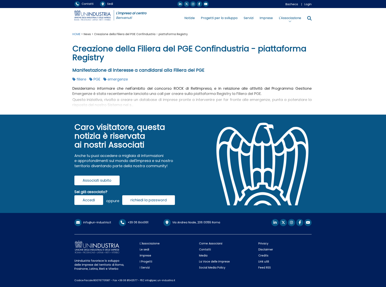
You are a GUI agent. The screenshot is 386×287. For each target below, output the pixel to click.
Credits (263, 255)
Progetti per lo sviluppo (219, 18)
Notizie (189, 18)
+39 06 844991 (137, 222)
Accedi (89, 200)
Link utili (263, 262)
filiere (81, 79)
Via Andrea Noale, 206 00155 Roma (195, 222)
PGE (96, 79)
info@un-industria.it (96, 222)
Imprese (266, 18)
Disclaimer (265, 249)
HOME (76, 34)
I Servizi (145, 268)
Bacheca (291, 4)
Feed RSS (264, 268)
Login (308, 4)
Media (203, 255)
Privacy (263, 243)
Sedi (109, 4)
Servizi (249, 18)
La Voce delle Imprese (214, 262)
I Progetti (146, 262)
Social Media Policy (212, 268)
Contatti (86, 4)
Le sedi (144, 249)
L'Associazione (150, 243)
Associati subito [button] (97, 180)
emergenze (117, 79)
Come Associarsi (210, 243)
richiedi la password (148, 200)
